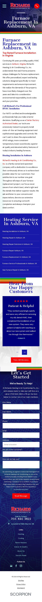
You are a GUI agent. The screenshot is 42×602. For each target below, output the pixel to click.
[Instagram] (21, 566)
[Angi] (26, 566)
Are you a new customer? (12, 450)
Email (4, 431)
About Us (21, 551)
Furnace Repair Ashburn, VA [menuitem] (12, 251)
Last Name (6, 412)
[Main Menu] (4, 6)
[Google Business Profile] (11, 566)
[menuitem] (21, 580)
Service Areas (21, 555)
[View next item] (24, 352)
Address (5, 440)
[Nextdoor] (30, 566)
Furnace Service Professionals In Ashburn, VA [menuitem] (19, 263)
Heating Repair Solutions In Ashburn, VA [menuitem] (17, 244)
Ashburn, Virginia (19, 64)
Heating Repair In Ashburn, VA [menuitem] (13, 238)
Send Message (21, 496)
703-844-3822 (21, 519)
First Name (6, 402)
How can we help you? (10, 459)
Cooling (21, 538)
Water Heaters (21, 543)
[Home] (20, 6)
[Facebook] (16, 566)
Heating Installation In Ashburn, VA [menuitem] (15, 231)
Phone (4, 421)
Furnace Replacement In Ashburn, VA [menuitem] (16, 257)
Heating (21, 534)
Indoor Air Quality (21, 547)
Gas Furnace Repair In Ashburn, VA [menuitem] (15, 270)
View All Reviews (21, 360)
